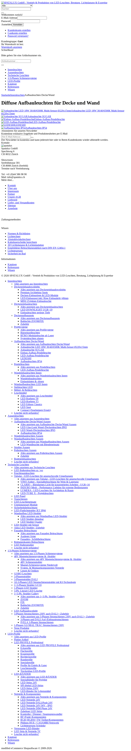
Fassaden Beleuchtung (25, 530)
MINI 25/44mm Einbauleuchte (35, 301)
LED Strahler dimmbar (32, 519)
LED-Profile (14, 81)
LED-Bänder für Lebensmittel (35, 691)
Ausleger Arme (28, 536)
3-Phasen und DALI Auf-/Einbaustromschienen (44, 619)
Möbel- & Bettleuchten (25, 390)
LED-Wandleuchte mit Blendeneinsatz (39, 444)
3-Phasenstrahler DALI (26, 579)
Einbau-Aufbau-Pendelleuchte (35, 352)
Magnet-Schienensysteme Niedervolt (39, 565)
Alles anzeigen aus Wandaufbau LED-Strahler (43, 516)
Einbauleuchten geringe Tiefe (35, 312)
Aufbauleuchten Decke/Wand (29, 341)
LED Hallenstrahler (24, 545)
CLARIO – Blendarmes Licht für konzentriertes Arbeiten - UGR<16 (55, 484)
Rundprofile (26, 659)
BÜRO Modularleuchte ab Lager (37, 335)
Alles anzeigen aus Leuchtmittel (36, 395)
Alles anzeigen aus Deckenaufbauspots (40, 318)
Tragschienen (20, 499)
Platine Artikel (21, 639)
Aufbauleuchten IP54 (31, 361)
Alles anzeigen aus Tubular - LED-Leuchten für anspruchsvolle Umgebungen (59, 479)
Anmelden (17, 24)
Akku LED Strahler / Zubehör (29, 527)
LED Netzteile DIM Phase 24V (36, 708)
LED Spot (25, 407)
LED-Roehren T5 (29, 401)
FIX (22, 602)
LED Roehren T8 (29, 398)
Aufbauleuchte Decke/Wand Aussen (32, 421)
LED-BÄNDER (22, 674)
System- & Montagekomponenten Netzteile (42, 567)
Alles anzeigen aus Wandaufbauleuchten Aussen (44, 441)
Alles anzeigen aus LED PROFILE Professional (44, 645)
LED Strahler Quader (31, 522)
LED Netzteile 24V (30, 699)
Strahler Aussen (22, 447)
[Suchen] (2, 12)
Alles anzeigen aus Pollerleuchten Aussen (41, 453)
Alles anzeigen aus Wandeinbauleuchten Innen (43, 375)
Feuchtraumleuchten (24, 473)
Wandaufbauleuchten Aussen (28, 438)
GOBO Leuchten (23, 573)
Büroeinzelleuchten (30, 332)
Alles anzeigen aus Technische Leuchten (34, 467)
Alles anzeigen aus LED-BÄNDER (38, 676)
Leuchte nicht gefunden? (26, 413)
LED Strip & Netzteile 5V (27, 731)
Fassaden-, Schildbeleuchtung (35, 539)
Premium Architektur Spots (34, 292)
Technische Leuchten (18, 75)
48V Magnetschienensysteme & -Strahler (34, 556)
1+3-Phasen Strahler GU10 (28, 585)
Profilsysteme (21, 327)
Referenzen (13, 86)
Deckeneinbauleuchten (25, 304)
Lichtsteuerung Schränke (33, 725)
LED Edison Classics (31, 404)
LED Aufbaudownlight (26, 611)
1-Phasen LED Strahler (26, 588)
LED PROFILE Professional (28, 642)
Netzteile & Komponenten (27, 694)
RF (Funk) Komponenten (33, 717)
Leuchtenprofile (28, 668)
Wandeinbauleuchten (31, 378)
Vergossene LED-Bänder (26, 728)
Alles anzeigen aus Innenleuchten (31, 284)
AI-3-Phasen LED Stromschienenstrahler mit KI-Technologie (45, 582)
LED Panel (19, 496)
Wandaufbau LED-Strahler (27, 513)
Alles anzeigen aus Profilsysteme (37, 329)
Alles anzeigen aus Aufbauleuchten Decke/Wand (45, 344)
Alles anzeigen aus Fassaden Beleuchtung (41, 533)
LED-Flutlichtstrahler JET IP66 (30, 510)
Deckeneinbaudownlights (27, 286)
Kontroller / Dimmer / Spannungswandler (41, 714)
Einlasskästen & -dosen (32, 381)
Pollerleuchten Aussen (25, 450)
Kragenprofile (27, 654)
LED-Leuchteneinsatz (25, 502)
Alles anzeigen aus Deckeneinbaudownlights (43, 289)
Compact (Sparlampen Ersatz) (35, 410)
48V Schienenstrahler (31, 562)
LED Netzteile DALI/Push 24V (36, 702)
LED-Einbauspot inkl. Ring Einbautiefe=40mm (44, 298)
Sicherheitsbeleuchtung (25, 507)
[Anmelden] (32, 137)
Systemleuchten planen (32, 338)
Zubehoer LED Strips (31, 711)
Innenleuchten (15, 69)
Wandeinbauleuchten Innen (28, 372)
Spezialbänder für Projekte (33, 679)
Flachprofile (26, 651)
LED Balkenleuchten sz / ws (28, 470)
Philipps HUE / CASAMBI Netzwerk (39, 722)
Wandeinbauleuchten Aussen (28, 436)
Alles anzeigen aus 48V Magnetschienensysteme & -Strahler (50, 559)
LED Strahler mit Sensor (26, 524)
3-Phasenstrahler (22, 576)
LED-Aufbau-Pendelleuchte (34, 355)
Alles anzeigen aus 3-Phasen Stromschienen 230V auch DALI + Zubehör (57, 616)
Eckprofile (25, 648)
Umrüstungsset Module (26, 504)
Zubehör (24, 324)
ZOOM (24, 599)
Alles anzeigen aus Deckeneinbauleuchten (41, 306)
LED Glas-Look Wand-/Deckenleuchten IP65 (43, 427)
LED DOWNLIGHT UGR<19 (36, 309)
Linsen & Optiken (29, 570)
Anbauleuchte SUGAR (32, 349)
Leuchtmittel (20, 393)
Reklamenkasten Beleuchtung (29, 542)
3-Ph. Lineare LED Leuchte (28, 590)
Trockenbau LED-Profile (33, 671)
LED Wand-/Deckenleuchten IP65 (37, 430)
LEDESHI (25, 358)
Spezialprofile (27, 662)
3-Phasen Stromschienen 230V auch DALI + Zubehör (41, 613)
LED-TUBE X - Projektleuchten (37, 493)
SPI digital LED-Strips (31, 685)
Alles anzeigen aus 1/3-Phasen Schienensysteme (38, 553)
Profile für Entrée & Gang (33, 665)
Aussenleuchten (16, 72)
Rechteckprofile (28, 656)
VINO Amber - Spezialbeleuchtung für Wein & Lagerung (49, 481)
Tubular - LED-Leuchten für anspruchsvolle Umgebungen (43, 476)
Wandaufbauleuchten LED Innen (30, 384)
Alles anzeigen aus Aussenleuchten (31, 418)
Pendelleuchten (21, 364)
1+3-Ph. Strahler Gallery (26, 593)
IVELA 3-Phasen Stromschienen (37, 622)
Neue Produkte (21, 628)
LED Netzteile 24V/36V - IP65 (36, 705)
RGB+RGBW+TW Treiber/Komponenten (41, 719)
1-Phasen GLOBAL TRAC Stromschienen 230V (39, 625)
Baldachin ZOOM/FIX (32, 321)
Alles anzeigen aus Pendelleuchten (37, 367)
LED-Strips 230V (29, 688)
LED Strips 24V (28, 682)
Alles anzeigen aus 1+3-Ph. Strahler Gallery (42, 596)
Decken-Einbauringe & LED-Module (39, 295)
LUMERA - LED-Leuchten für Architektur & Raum (46, 490)
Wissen (11, 89)
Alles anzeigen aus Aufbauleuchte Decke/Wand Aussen (48, 424)
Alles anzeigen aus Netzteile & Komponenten (43, 697)
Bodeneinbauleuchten (25, 458)
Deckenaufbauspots (24, 315)
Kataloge (12, 84)
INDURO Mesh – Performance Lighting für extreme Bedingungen (54, 487)
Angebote (13, 208)
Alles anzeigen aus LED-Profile (30, 636)
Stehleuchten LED (23, 387)
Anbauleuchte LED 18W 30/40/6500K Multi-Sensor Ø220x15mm (54, 347)
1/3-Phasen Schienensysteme (22, 78)
